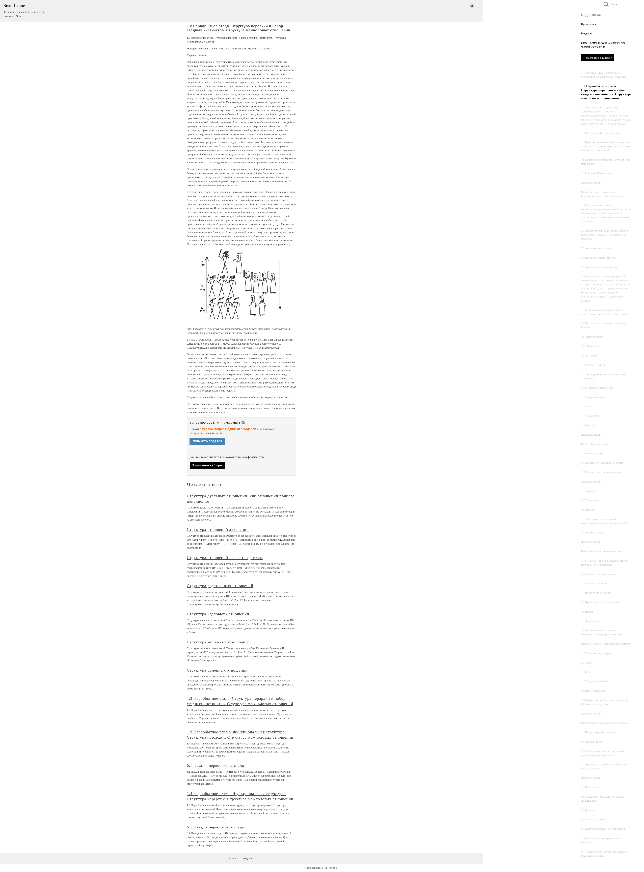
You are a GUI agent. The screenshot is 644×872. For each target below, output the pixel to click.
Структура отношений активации (218, 529)
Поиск (609, 4)
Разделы (247, 858)
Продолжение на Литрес (597, 57)
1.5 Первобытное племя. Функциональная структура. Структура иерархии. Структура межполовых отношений (240, 734)
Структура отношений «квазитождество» (225, 557)
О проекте (232, 858)
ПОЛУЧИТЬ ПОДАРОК (207, 441)
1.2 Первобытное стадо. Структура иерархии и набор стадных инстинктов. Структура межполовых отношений (240, 701)
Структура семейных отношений (217, 670)
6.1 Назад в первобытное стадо (215, 765)
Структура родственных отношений (220, 585)
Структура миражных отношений (218, 642)
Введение (586, 33)
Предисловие (588, 24)
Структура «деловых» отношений (218, 613)
